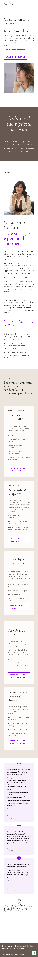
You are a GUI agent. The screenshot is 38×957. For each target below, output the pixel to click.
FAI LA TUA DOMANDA (14, 539)
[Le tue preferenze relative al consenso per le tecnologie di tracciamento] (34, 953)
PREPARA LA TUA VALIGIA (17, 607)
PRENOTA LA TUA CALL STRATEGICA (18, 676)
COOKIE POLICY (20, 954)
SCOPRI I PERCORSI (15, 56)
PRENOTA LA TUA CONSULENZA (17, 469)
